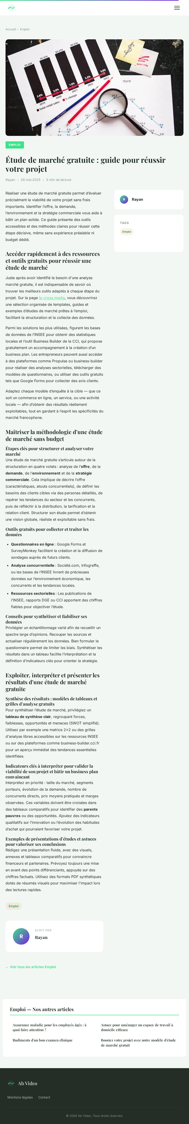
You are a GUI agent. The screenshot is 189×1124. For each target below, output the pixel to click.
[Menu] (177, 7)
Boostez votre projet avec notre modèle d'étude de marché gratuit (138, 1042)
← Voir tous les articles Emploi (31, 967)
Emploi (25, 29)
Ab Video (27, 1083)
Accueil (11, 29)
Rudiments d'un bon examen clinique (43, 1040)
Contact (44, 1097)
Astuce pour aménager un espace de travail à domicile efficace (137, 1027)
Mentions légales (20, 1097)
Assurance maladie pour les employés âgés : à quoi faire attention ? (49, 1027)
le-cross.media (52, 297)
